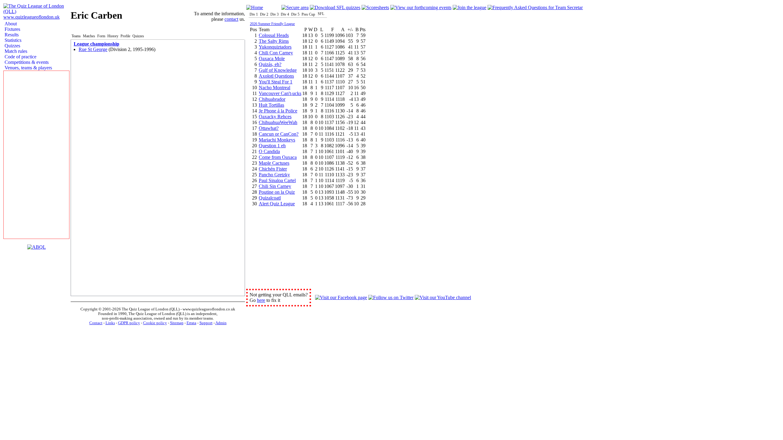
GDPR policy (129, 323)
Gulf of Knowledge (278, 70)
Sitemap (177, 323)
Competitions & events (26, 62)
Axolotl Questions (276, 76)
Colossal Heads (274, 35)
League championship (96, 43)
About (10, 23)
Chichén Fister (273, 168)
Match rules (15, 51)
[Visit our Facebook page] (341, 297)
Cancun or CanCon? (279, 134)
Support (206, 323)
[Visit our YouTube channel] (443, 297)
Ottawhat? (269, 128)
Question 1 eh (272, 145)
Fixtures (11, 29)
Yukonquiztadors (275, 47)
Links (110, 323)
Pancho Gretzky (274, 174)
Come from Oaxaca (278, 157)
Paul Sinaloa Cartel (277, 180)
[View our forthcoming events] (420, 7)
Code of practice (19, 56)
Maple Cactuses (274, 163)
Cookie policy (155, 323)
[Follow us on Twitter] (391, 297)
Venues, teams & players (27, 67)
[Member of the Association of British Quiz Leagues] (36, 247)
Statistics (12, 40)
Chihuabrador (272, 99)
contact (231, 19)
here (261, 300)
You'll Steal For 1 (275, 81)
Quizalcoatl (270, 197)
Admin (221, 323)
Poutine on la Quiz (277, 192)
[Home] (254, 7)
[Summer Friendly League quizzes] (335, 7)
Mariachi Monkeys (277, 139)
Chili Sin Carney (275, 186)
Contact (95, 323)
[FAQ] (535, 7)
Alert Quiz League (277, 203)
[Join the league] (469, 7)
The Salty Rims (274, 41)
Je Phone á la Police (278, 110)
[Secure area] (295, 7)
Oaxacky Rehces (275, 116)
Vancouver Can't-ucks (280, 93)
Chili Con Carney (276, 52)
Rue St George (93, 49)
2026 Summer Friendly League (272, 24)
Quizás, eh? (270, 64)
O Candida (269, 151)
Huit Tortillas (271, 105)
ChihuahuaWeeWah (278, 122)
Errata (191, 323)
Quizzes (11, 45)
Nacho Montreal (274, 87)
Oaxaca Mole (272, 58)
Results (11, 34)
